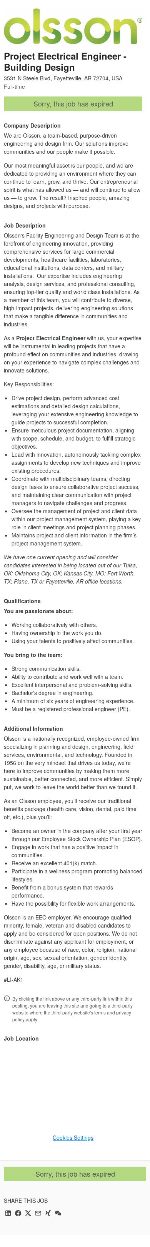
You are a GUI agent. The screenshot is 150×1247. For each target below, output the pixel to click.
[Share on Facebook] (18, 1213)
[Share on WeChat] (58, 1213)
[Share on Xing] (48, 1213)
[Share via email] (38, 1213)
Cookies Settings (73, 1137)
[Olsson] (73, 26)
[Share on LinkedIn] (8, 1213)
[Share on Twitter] (28, 1213)
